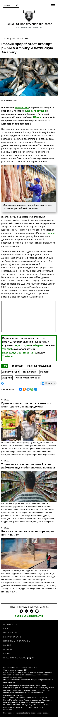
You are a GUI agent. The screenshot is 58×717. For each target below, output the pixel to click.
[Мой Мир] (35, 389)
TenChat (7, 349)
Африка (7, 377)
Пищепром (29, 371)
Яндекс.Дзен (22, 345)
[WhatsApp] (31, 389)
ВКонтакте (29, 352)
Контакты (8, 645)
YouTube (7, 356)
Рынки (6, 653)
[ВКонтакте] (20, 389)
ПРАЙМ (37, 117)
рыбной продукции (35, 111)
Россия (44, 371)
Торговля (17, 365)
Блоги (6, 628)
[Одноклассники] (24, 389)
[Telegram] (28, 389)
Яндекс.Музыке (11, 352)
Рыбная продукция (39, 365)
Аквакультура (10, 371)
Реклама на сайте (12, 637)
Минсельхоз (22, 107)
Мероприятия (10, 632)
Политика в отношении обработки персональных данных (26, 713)
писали (50, 233)
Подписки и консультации (17, 641)
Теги (5, 365)
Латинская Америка (28, 377)
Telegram (38, 345)
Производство (10, 624)
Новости (7, 649)
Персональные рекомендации (18, 657)
